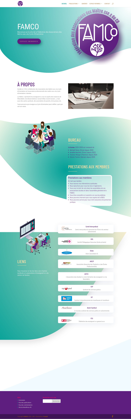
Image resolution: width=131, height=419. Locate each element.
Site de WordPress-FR (25, 407)
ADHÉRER (84, 3)
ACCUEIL (64, 3)
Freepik (45, 416)
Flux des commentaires (25, 405)
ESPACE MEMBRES (94, 3)
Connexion (22, 400)
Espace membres (29, 41)
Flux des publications (25, 402)
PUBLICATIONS (73, 3)
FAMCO (26, 416)
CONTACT (107, 3)
